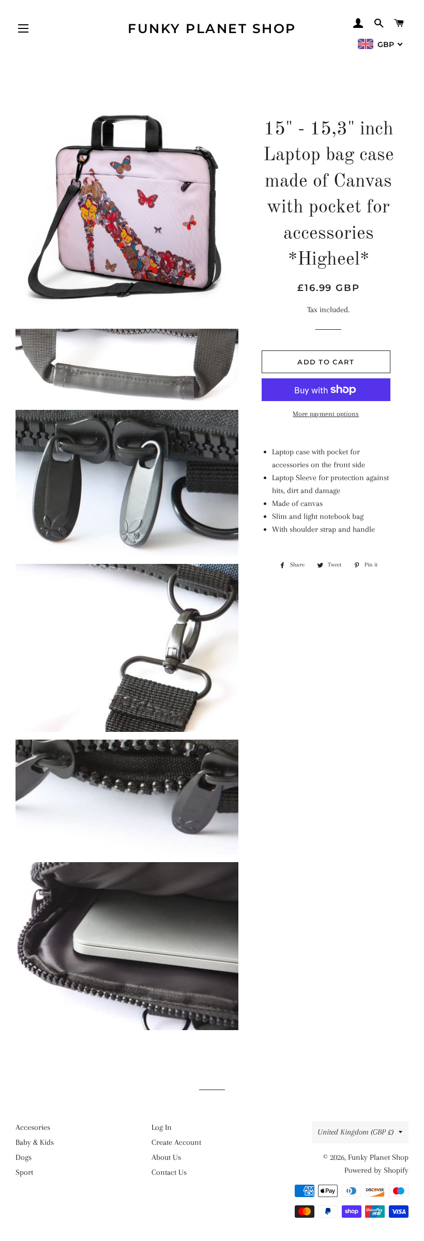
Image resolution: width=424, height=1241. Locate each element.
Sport (24, 1172)
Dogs (24, 1157)
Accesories (33, 1127)
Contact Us (169, 1172)
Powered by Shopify (376, 1170)
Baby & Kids (35, 1142)
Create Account (176, 1142)
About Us (166, 1157)
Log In (162, 1127)
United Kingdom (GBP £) (355, 1132)
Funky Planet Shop (212, 28)
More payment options (326, 414)
